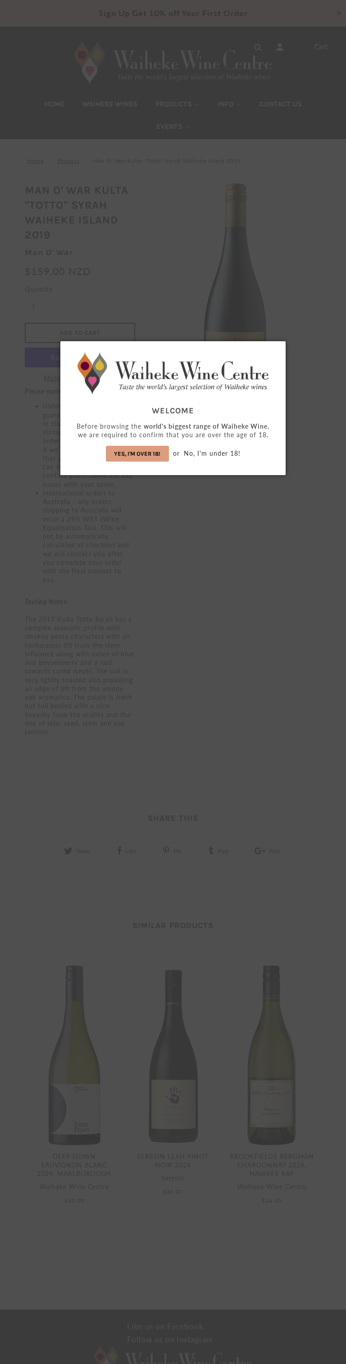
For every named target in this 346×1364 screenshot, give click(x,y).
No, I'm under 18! (212, 453)
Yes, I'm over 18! (137, 453)
